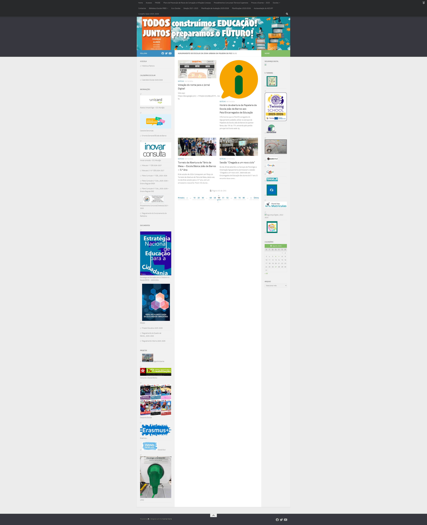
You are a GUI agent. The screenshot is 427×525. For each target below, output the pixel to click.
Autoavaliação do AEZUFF (263, 8)
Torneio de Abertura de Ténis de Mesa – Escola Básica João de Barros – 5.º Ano (197, 166)
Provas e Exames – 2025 (260, 3)
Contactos (142, 8)
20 (199, 198)
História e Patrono (148, 66)
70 (240, 198)
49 (215, 198)
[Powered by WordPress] (148, 519)
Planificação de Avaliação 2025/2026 (215, 8)
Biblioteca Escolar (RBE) (158, 8)
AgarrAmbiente (158, 361)
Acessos (149, 3)
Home (140, 3)
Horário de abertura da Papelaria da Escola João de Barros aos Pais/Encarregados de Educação (238, 109)
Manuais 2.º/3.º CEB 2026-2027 (153, 171)
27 (276, 267)
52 (228, 198)
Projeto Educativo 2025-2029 (152, 328)
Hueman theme (167, 519)
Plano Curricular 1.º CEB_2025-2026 (154, 176)
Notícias (181, 81)
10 (194, 198)
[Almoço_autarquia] (271, 181)
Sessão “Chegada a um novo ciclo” (237, 162)
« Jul (266, 273)
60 (235, 198)
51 (223, 198)
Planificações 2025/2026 (241, 8)
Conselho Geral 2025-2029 (148, 14)
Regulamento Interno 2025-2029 (153, 341)
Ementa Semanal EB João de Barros (154, 136)
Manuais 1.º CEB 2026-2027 (152, 165)
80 (244, 198)
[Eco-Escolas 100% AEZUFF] (271, 133)
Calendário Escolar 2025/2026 (152, 80)
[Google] (270, 166)
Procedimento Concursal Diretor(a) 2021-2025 (154, 207)
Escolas (275, 3)
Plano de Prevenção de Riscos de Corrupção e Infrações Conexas (187, 3)
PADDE (157, 3)
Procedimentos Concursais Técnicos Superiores (231, 3)
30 (203, 198)
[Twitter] (166, 53)
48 (211, 198)
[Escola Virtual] (271, 160)
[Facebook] (162, 53)
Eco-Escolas (175, 8)
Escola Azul (161, 450)
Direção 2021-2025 (190, 8)
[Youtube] (170, 53)
